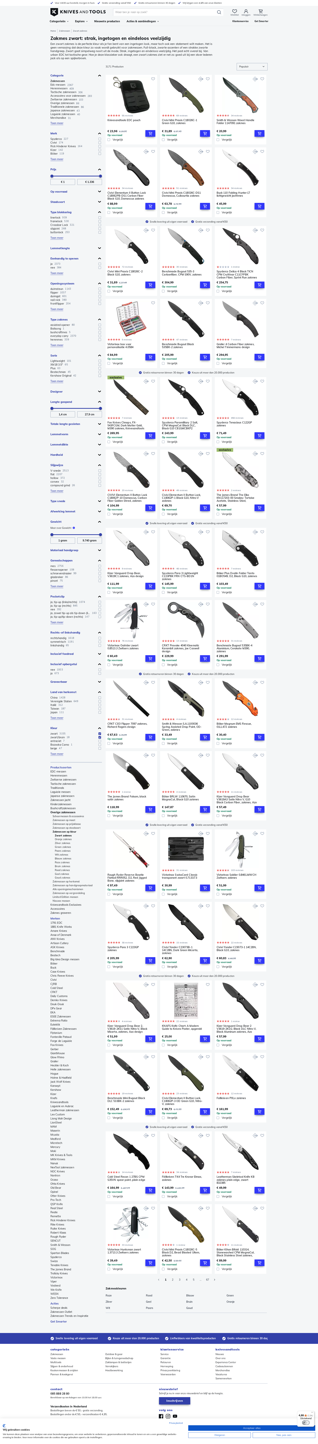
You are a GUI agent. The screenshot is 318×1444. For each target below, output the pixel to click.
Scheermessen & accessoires (68, 816)
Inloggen (246, 14)
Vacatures (221, 1374)
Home (53, 31)
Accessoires (57, 908)
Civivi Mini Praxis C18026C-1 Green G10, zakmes (179, 122)
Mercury (55, 1147)
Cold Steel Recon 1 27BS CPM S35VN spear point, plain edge (126, 1178)
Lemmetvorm (59, 434)
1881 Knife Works (61, 926)
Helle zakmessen (60, 1069)
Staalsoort (57, 202)
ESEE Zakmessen (60, 1016)
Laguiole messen (60, 792)
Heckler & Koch (59, 1065)
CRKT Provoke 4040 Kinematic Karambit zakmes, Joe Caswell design (180, 648)
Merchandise (222, 1370)
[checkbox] (99, 139)
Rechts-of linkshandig (65, 632)
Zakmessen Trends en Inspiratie (69, 1316)
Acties (54, 1303)
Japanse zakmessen (62, 796)
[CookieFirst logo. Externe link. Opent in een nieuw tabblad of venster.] (4, 1425)
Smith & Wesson (60, 1245)
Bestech (55, 955)
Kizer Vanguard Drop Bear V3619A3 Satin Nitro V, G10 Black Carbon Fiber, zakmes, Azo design (237, 799)
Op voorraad (58, 191)
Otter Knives (57, 1196)
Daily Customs (59, 996)
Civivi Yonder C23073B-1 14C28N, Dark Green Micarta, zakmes (180, 950)
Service (164, 1354)
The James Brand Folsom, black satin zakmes (126, 798)
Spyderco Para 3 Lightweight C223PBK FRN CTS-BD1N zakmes (180, 576)
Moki (53, 1151)
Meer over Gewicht (60, 527)
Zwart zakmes (63, 835)
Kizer (53, 1094)
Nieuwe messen (61, 900)
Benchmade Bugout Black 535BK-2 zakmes (178, 346)
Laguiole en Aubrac (62, 1106)
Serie (53, 355)
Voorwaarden (168, 1374)
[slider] (51, 176)
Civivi (53, 979)
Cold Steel (56, 988)
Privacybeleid (176, 1423)
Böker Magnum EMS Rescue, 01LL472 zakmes (234, 725)
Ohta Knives (57, 1183)
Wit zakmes (61, 854)
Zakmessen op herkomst (66, 881)
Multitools (55, 1362)
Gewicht (55, 521)
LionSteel (56, 1122)
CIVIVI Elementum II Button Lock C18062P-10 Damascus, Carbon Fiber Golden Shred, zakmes (127, 497)
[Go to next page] (215, 1280)
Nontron (55, 1175)
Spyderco (56, 1257)
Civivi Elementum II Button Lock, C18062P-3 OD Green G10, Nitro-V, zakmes (182, 1101)
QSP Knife (56, 1204)
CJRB (53, 984)
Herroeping (166, 1366)
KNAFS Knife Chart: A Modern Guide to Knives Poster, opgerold (182, 1027)
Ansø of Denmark (60, 935)
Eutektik (55, 1024)
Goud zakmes (62, 877)
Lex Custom (57, 1114)
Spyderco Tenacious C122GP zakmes (234, 424)
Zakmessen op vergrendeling (69, 893)
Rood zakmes (62, 870)
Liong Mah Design (61, 1118)
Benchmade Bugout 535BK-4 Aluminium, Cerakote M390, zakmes (234, 648)
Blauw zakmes (63, 858)
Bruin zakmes (62, 866)
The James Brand (60, 1269)
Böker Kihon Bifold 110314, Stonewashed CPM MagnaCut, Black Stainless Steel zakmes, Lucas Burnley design (236, 1252)
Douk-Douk (57, 1004)
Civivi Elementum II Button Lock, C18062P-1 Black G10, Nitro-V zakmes (181, 497)
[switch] (306, 1422)
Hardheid (56, 455)
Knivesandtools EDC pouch (123, 120)
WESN (54, 1294)
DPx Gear (56, 1008)
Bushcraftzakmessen (63, 808)
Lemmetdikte (59, 444)
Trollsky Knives (59, 1273)
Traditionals (57, 788)
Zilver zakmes (62, 843)
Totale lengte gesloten (65, 424)
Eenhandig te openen (64, 258)
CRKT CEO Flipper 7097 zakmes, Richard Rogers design (127, 725)
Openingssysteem (62, 283)
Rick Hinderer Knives (62, 1220)
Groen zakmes (63, 846)
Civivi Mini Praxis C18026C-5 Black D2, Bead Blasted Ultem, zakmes (181, 1252)
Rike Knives (57, 1224)
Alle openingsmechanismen (68, 889)
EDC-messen (58, 771)
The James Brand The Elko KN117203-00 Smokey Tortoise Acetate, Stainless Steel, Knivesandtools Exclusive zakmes (236, 497)
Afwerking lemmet (62, 511)
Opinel (54, 1192)
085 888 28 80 (59, 1393)
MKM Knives (57, 1159)
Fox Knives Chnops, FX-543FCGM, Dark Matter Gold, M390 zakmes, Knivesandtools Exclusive (125, 425)
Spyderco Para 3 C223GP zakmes (123, 949)
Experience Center (225, 1362)
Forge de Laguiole (61, 1041)
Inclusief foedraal (62, 654)
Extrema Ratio (58, 1020)
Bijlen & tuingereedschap (119, 1358)
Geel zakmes (62, 873)
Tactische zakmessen (63, 783)
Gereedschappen (61, 560)
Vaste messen (58, 1358)
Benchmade (57, 951)
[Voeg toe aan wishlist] (153, 79)
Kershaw (55, 1090)
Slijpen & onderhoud (61, 1366)
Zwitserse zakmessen (63, 779)
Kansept (55, 1085)
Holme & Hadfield (61, 1077)
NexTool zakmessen (62, 1167)
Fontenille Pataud (60, 1037)
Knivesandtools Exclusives (66, 904)
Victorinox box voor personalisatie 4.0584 (120, 346)
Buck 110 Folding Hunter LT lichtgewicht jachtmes (233, 194)
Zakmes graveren (60, 913)
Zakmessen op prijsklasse (67, 823)
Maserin (55, 1130)
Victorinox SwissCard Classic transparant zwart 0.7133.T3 (179, 876)
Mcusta (54, 1134)
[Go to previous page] (159, 1280)
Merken (55, 918)
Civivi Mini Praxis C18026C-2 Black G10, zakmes (125, 273)
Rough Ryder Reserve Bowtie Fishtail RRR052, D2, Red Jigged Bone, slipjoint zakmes (127, 877)
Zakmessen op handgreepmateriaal (73, 885)
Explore (80, 21)
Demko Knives (58, 1000)
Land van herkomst (63, 692)
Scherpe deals (58, 1307)
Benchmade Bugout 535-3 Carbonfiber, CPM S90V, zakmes (182, 273)
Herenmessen (58, 775)
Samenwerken (223, 1378)
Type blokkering (61, 212)
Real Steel (56, 1208)
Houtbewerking (114, 1370)
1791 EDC (56, 922)
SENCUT (55, 1240)
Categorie (56, 75)
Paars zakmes (62, 850)
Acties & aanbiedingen (141, 21)
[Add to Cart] (150, 133)
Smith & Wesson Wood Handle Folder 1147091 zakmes (236, 122)
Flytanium (56, 1033)
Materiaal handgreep (64, 550)
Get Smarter (58, 1321)
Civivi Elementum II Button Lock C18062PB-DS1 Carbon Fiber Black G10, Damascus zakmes (126, 195)
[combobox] (252, 66)
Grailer (54, 1061)
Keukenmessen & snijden (64, 1370)
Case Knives (57, 971)
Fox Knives (56, 1045)
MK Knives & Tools (61, 1155)
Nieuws (219, 1354)
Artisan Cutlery (59, 943)
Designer (56, 391)
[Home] (78, 11)
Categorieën (58, 21)
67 (207, 1279)
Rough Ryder (58, 1236)
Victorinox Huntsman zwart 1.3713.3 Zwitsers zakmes (124, 1251)
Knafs (53, 1098)
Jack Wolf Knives (60, 1081)
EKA (52, 1012)
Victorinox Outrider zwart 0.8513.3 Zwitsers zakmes (123, 647)
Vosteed (55, 1285)
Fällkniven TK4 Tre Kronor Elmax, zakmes (182, 1178)
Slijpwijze (56, 465)
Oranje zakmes (63, 839)
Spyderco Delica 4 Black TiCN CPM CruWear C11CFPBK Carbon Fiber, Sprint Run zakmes (237, 274)
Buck (53, 967)
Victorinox (56, 1277)
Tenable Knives (59, 1265)
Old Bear (55, 1187)
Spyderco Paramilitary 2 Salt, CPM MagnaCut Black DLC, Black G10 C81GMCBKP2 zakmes (180, 425)
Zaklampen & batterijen (118, 1362)
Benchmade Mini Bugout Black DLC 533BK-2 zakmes (126, 1100)
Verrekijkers (111, 1366)
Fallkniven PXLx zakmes (231, 1098)
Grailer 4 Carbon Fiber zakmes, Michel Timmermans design (235, 346)
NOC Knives (57, 1171)
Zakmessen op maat (64, 820)
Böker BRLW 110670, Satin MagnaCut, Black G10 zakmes (180, 798)
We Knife (56, 1289)
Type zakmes (59, 319)
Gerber (54, 1049)
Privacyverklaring (170, 1370)
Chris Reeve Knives (62, 975)
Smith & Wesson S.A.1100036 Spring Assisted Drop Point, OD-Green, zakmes (182, 726)
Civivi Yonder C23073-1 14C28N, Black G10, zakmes (236, 949)
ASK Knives (57, 947)
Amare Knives (58, 931)
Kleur (53, 728)
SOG (53, 1249)
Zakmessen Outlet (61, 1312)
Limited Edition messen (65, 896)
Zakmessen (64, 31)
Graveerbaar (58, 681)
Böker (54, 963)
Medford (55, 1139)
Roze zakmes (62, 862)
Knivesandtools (59, 1102)
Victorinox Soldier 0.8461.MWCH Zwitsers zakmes (236, 876)
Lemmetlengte (60, 248)
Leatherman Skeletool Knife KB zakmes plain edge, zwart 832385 (236, 1179)
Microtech (56, 1143)
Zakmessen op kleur (64, 831)
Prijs (53, 169)
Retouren (165, 1362)
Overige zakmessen (62, 812)
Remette (55, 1216)
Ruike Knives (58, 1228)
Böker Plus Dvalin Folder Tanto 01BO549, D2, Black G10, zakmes (237, 575)
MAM (53, 1126)
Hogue (54, 1073)
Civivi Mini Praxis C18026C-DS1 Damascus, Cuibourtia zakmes (181, 194)
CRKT (53, 992)
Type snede (57, 501)
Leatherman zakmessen (64, 1110)
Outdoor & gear (114, 1354)
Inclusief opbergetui (63, 664)
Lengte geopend (61, 402)
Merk (53, 133)
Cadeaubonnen (224, 1366)
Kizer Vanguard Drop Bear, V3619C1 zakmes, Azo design (125, 575)
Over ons (220, 1358)
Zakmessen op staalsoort (67, 827)
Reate (54, 1212)
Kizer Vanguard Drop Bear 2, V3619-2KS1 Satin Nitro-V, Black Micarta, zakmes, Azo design (127, 1028)
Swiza (54, 1261)
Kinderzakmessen (61, 804)
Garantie (165, 1358)
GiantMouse (57, 1053)
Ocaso (54, 1179)
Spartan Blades (59, 1253)
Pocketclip (57, 596)
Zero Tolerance (59, 1298)
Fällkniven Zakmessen (63, 1028)
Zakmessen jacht (60, 800)
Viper (53, 1281)
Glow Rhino (57, 1057)
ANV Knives (57, 939)
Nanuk (54, 1163)
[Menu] (312, 1413)
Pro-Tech (55, 1200)
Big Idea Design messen (64, 959)
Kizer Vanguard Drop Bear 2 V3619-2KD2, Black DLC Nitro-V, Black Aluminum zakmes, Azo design (236, 1028)
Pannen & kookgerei (61, 1374)
